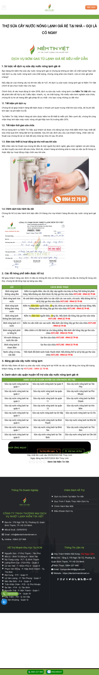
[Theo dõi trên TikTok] (64, 579)
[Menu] (4, 7)
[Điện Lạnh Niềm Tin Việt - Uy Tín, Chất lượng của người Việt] (49, 7)
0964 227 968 (35, 672)
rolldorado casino (49, 475)
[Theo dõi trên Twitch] (90, 579)
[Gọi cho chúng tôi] (76, 579)
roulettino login (33, 475)
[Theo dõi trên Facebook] (58, 579)
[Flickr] (87, 579)
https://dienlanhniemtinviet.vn (76, 573)
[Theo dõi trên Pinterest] (79, 579)
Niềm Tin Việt (81, 91)
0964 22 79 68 (89, 294)
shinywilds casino (8, 475)
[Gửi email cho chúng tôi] (73, 579)
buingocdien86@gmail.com (72, 569)
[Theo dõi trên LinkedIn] (84, 579)
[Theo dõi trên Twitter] (70, 579)
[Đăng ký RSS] (82, 579)
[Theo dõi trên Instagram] (61, 579)
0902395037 (56, 672)
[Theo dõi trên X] (67, 579)
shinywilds (21, 475)
